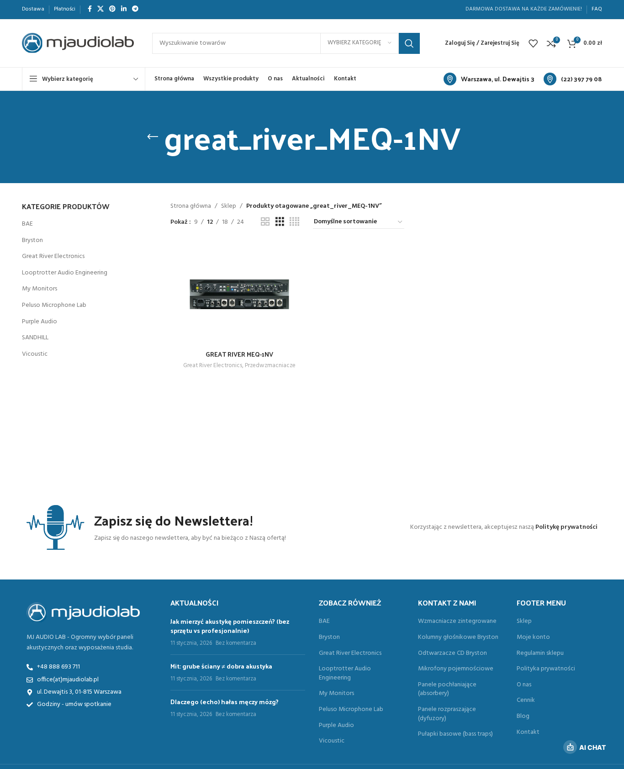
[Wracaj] (152, 137)
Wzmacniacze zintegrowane (457, 621)
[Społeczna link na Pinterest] (112, 9)
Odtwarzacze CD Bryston (452, 653)
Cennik (526, 700)
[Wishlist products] (533, 43)
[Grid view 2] (265, 222)
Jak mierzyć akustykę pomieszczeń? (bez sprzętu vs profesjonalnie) (229, 626)
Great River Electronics (53, 256)
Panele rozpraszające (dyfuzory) (447, 714)
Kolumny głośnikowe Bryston (458, 637)
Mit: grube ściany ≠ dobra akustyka (221, 666)
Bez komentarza (236, 643)
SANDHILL (35, 337)
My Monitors (39, 289)
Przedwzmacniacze (270, 366)
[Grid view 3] (279, 222)
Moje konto (533, 637)
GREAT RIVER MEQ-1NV (239, 354)
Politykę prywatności (566, 527)
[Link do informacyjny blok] (489, 79)
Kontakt (528, 732)
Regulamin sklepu (540, 653)
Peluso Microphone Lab (54, 305)
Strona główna (190, 206)
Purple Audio (39, 321)
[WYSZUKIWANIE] (409, 43)
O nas (524, 685)
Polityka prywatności (546, 669)
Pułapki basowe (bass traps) (455, 734)
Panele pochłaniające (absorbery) (447, 689)
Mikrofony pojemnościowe (455, 669)
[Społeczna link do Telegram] (135, 9)
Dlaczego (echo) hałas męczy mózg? (224, 701)
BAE (27, 224)
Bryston (32, 240)
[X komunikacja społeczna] (100, 9)
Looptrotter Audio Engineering (64, 273)
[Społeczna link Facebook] (90, 9)
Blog (523, 716)
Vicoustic (35, 354)
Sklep (228, 206)
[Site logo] (78, 43)
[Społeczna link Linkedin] (123, 9)
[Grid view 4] (294, 222)
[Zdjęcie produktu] (239, 294)
